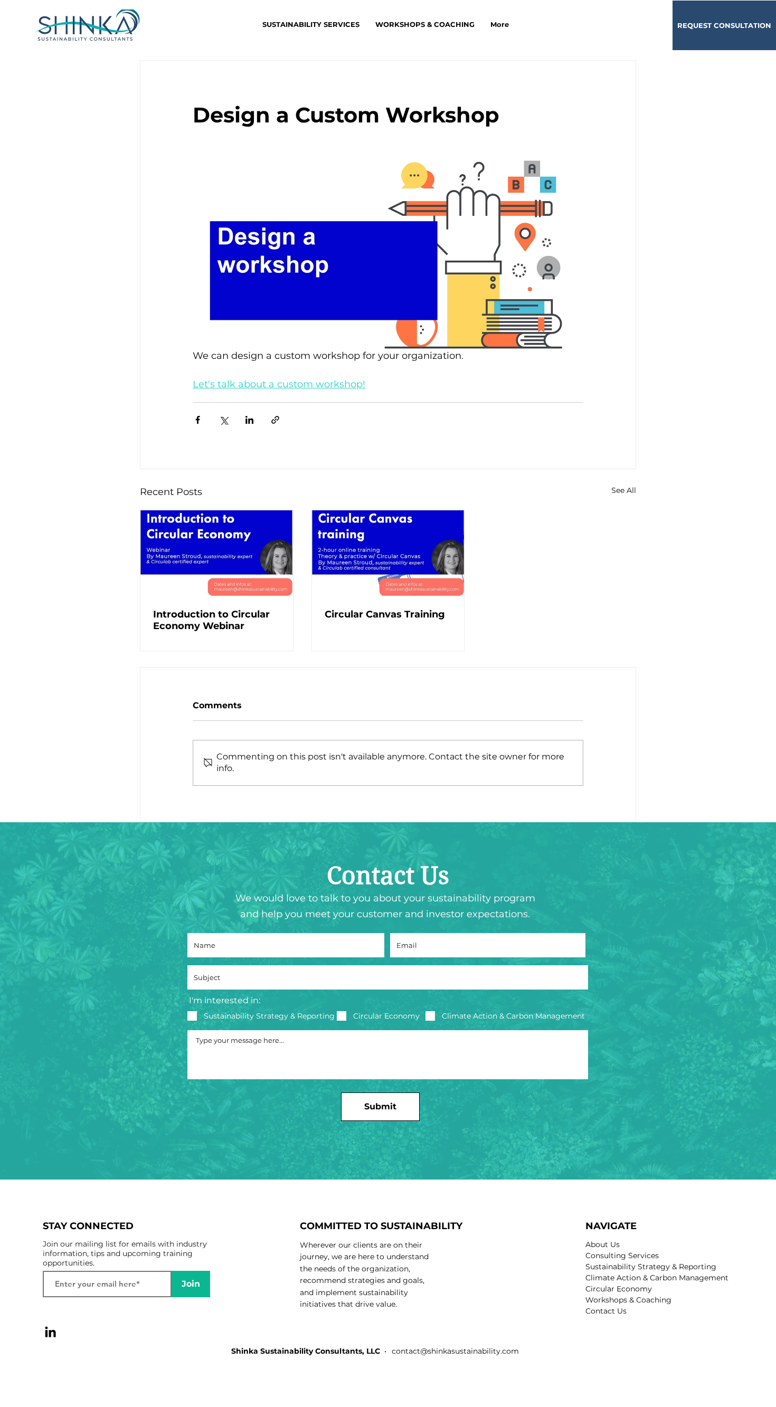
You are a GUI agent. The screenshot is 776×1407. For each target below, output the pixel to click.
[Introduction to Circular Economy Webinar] (216, 553)
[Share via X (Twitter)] (224, 420)
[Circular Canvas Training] (388, 553)
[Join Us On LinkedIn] (50, 1331)
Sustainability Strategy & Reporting (650, 1266)
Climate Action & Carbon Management (656, 1277)
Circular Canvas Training (385, 614)
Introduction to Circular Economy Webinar (211, 620)
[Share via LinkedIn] (249, 420)
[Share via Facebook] (198, 420)
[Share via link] (275, 420)
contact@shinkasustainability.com (455, 1351)
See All (623, 490)
